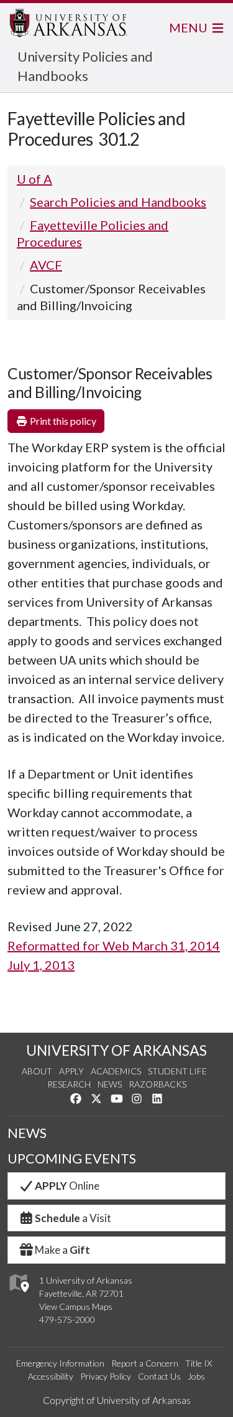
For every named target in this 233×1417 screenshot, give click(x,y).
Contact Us (159, 1376)
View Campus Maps (75, 1306)
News (110, 1084)
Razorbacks (157, 1084)
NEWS (27, 1133)
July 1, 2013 (41, 964)
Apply (71, 1071)
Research (69, 1084)
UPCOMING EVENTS (71, 1158)
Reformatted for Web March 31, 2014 (113, 945)
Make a (62, 1249)
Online (67, 1185)
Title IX (198, 1363)
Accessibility (50, 1376)
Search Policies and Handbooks (118, 201)
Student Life (177, 1071)
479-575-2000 (67, 1319)
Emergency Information (60, 1363)
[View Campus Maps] (18, 1295)
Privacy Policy (105, 1376)
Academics (116, 1071)
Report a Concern (144, 1363)
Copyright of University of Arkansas (117, 1400)
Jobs (196, 1376)
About (37, 1071)
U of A (34, 178)
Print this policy (62, 421)
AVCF (46, 264)
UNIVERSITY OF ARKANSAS (116, 1050)
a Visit (73, 1218)
